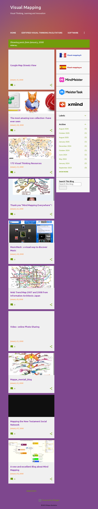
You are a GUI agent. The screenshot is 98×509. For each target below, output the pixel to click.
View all (13, 45)
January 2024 (64, 163)
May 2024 (63, 159)
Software (73, 33)
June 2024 (63, 155)
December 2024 (65, 146)
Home (13, 33)
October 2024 (64, 150)
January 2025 (64, 142)
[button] (51, 85)
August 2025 (64, 137)
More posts (31, 491)
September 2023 (65, 168)
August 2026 (64, 129)
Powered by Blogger (50, 500)
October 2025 (64, 133)
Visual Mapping (25, 7)
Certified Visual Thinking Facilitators (41, 33)
